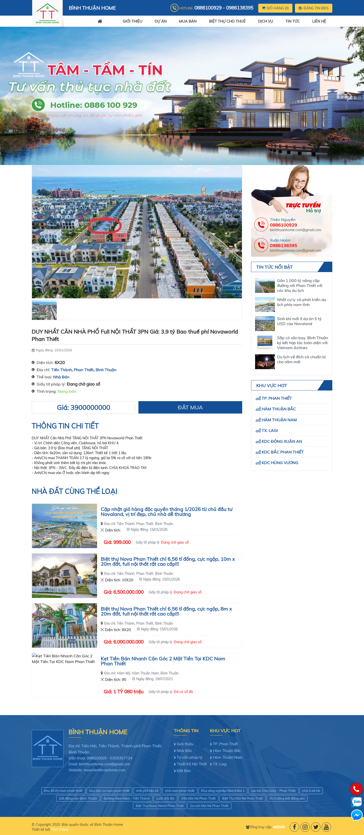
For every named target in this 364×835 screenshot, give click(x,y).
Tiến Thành (61, 369)
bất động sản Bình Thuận (78, 798)
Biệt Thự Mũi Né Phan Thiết (242, 798)
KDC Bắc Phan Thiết (283, 451)
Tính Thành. (60, 829)
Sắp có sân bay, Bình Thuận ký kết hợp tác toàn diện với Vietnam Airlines (302, 315)
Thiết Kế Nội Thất (192, 764)
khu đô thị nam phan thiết (63, 791)
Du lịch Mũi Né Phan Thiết (209, 806)
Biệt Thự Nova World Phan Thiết (160, 806)
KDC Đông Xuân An (282, 441)
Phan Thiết (84, 369)
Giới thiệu (185, 744)
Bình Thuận (106, 369)
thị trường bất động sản (287, 798)
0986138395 (283, 245)
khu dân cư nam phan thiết (109, 791)
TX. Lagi (270, 430)
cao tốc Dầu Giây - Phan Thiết (273, 791)
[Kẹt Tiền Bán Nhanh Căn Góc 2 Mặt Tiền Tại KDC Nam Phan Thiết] (64, 675)
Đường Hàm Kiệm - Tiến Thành (127, 798)
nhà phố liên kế (147, 791)
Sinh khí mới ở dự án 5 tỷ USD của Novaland (299, 294)
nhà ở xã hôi (311, 791)
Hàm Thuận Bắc (279, 408)
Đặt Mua (190, 407)
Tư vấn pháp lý (189, 757)
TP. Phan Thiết (277, 398)
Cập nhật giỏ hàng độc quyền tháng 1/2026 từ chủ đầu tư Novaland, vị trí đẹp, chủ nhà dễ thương (167, 512)
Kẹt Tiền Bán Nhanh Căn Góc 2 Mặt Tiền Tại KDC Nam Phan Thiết (163, 661)
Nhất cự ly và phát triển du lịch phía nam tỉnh (301, 275)
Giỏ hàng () (277, 8)
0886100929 (283, 225)
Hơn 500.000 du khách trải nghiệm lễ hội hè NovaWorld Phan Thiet (301, 373)
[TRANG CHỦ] (104, 21)
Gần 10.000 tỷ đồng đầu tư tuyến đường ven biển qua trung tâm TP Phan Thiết (302, 354)
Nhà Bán (61, 376)
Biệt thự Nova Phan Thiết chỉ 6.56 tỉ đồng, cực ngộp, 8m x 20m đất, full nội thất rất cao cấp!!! (166, 611)
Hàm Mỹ (123, 673)
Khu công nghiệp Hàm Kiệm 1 (223, 791)
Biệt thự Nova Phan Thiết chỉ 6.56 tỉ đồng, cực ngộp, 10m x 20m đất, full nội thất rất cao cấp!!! (168, 562)
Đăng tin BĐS (316, 8)
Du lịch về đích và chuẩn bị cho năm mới (301, 332)
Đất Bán (184, 770)
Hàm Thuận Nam (145, 673)
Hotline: (216, 8)
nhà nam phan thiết (180, 791)
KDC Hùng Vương (280, 462)
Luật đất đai (165, 798)
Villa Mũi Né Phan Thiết (198, 798)
